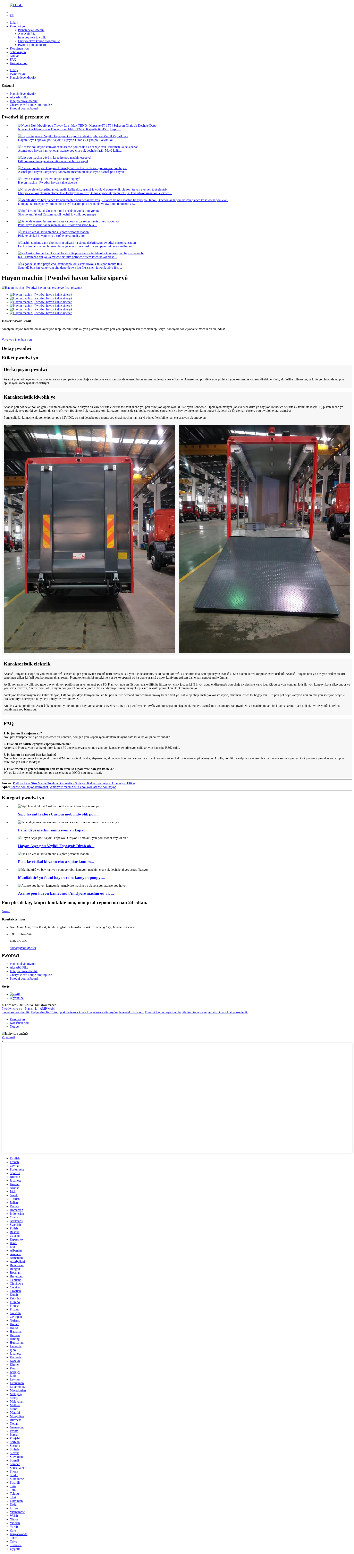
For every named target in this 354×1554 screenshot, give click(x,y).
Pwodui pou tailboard (32, 44)
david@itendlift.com (23, 948)
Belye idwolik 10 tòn (44, 1012)
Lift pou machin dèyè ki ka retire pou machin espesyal (53, 161)
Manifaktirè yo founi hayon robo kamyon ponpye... (61, 877)
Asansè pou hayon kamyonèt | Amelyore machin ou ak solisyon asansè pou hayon (71, 172)
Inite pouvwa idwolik (32, 37)
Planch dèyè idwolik (31, 30)
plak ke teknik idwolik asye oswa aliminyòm (89, 1012)
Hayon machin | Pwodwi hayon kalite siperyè (47, 182)
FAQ (13, 59)
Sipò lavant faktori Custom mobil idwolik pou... (58, 814)
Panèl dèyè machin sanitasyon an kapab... (53, 830)
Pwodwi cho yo (12, 1008)
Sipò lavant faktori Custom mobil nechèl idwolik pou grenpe (57, 214)
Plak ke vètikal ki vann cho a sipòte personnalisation (51, 235)
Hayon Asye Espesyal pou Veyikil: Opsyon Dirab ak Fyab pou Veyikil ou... (67, 140)
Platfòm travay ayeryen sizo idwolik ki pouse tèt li (214, 1012)
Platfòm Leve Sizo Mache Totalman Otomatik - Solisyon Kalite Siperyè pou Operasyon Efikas (74, 783)
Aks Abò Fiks (27, 33)
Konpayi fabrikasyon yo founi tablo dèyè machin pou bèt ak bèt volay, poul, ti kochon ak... (77, 203)
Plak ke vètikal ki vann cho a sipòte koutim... (56, 861)
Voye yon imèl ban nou (17, 339)
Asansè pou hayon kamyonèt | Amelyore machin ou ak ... (66, 893)
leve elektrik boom (131, 1012)
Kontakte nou (18, 63)
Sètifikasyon (18, 52)
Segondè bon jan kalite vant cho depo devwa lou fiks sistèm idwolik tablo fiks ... (70, 267)
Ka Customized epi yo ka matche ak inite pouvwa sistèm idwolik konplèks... (67, 257)
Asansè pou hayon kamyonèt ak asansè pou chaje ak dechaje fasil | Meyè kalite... (70, 150)
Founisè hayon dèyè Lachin (163, 1012)
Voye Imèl (8, 1037)
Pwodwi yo (17, 26)
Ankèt (6, 911)
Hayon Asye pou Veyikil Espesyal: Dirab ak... (56, 846)
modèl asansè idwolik (16, 1012)
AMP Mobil (47, 1008)
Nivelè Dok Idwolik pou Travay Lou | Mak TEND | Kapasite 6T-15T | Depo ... (69, 129)
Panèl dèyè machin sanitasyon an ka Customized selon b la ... (57, 225)
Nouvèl (14, 56)
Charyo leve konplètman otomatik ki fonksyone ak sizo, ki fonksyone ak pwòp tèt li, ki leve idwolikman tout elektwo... (95, 193)
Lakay (14, 22)
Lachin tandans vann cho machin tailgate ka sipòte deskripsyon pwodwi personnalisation (75, 246)
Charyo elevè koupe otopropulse (39, 41)
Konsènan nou (19, 48)
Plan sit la (31, 1008)
